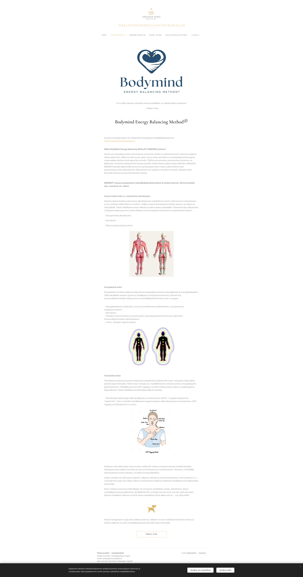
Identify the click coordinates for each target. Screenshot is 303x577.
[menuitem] (105, 35)
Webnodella (191, 553)
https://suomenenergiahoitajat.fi (119, 141)
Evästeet (202, 553)
